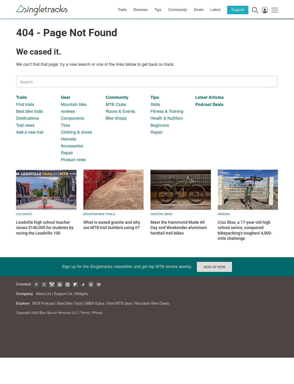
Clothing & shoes (76, 132)
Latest (215, 10)
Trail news (25, 125)
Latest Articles (209, 97)
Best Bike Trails (70, 303)
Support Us (63, 293)
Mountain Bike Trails (99, 214)
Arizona (224, 214)
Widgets (81, 293)
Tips (158, 10)
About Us (43, 293)
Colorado (24, 214)
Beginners (159, 125)
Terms (84, 312)
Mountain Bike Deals (152, 303)
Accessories (72, 146)
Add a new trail (29, 132)
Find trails (25, 104)
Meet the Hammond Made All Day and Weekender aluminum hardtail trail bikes (178, 227)
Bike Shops (116, 118)
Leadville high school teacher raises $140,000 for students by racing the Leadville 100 (45, 227)
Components (72, 118)
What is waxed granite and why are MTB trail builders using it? (111, 225)
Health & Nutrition (166, 118)
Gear (65, 97)
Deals (199, 10)
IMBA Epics (95, 303)
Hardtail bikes (161, 214)
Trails (122, 10)
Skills (155, 104)
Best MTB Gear (119, 303)
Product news (73, 159)
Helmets (68, 139)
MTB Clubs (116, 104)
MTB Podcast (43, 303)
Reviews (140, 10)
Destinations (27, 118)
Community (177, 10)
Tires (65, 125)
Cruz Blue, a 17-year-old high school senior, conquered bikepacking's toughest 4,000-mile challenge (245, 230)
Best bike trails (29, 111)
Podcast (203, 104)
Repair (67, 152)
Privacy (97, 312)
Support (237, 10)
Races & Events (120, 111)
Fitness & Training (166, 111)
